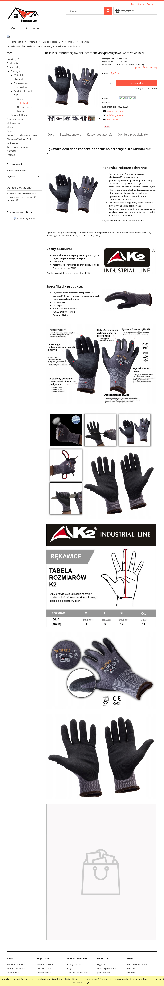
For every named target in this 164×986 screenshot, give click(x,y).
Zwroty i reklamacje (16, 968)
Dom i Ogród (13, 59)
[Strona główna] (23, 15)
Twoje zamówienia (45, 964)
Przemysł (15, 71)
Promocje (12, 154)
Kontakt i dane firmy (137, 964)
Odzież (21, 99)
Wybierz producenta (16, 170)
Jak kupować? (103, 972)
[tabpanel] (101, 542)
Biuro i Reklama (19, 115)
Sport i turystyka (15, 119)
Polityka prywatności (107, 968)
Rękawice (25, 103)
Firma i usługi (14, 67)
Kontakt (131, 968)
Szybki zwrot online (16, 964)
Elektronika (13, 63)
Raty (69, 968)
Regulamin (102, 964)
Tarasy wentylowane (17, 146)
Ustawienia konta (45, 968)
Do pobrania (13, 972)
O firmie (131, 972)
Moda (10, 126)
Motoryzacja (13, 123)
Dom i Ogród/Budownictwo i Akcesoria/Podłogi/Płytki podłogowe (22, 138)
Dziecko (11, 130)
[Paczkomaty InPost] (24, 218)
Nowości (11, 150)
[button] (99, 118)
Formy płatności (74, 964)
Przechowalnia (44, 972)
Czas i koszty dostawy (77, 972)
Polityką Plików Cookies (74, 979)
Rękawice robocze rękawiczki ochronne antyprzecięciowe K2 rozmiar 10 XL (21, 197)
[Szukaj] (108, 11)
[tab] (51, 134)
